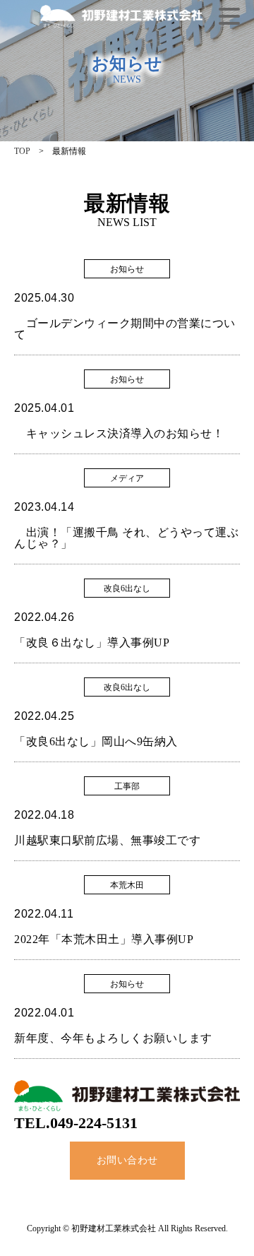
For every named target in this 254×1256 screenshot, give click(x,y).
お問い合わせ (127, 1160)
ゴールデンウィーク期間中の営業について (125, 328)
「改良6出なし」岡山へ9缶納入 (96, 741)
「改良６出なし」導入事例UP (91, 642)
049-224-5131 (94, 1123)
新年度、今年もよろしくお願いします (113, 1038)
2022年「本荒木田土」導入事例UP (103, 939)
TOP (22, 151)
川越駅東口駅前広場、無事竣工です (107, 840)
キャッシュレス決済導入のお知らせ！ (119, 433)
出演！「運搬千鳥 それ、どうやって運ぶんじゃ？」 (126, 538)
